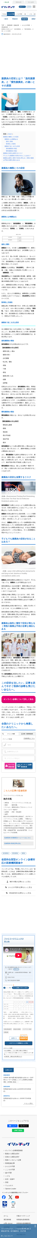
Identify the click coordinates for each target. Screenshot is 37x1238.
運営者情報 (7, 1219)
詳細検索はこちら (29, 738)
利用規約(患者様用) (23, 1219)
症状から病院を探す (12, 1157)
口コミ (8, 987)
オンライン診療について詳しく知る (19, 699)
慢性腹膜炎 (15, 853)
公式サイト (14, 1038)
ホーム (6, 1216)
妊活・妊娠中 (10, 1179)
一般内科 (6, 19)
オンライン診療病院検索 (14, 1150)
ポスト (24, 1126)
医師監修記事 (10, 1163)
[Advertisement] (18, 57)
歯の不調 (8, 1173)
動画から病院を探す (12, 1153)
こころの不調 (18, 14)
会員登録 (29, 6)
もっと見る (29, 1103)
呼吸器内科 (15, 19)
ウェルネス (9, 1185)
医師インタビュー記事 (13, 1160)
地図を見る (16, 969)
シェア (13, 1126)
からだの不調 (11, 14)
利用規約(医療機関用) (24, 1223)
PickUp (4, 14)
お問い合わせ (8, 1223)
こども (30, 14)
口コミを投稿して (20, 987)
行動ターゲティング (23, 1216)
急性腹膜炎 (6, 853)
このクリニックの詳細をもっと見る (18, 1043)
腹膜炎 (23, 853)
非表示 (10, 134)
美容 (6, 1182)
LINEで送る (18, 1130)
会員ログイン (22, 6)
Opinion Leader (10, 1189)
